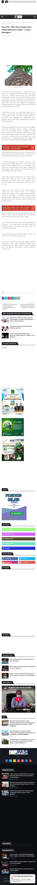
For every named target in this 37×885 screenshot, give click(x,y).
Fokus (10, 292)
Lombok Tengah (9, 534)
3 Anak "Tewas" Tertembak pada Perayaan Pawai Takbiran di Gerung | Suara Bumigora (22, 674)
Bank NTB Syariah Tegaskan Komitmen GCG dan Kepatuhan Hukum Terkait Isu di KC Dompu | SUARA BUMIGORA (22, 741)
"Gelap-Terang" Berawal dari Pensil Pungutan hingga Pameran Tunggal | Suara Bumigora (22, 335)
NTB (8, 22)
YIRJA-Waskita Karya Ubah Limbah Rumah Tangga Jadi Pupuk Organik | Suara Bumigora (21, 792)
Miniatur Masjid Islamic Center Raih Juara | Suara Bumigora (22, 660)
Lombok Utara (24, 292)
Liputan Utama (16, 292)
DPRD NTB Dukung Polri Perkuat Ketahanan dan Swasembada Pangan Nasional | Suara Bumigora (22, 784)
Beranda (4, 22)
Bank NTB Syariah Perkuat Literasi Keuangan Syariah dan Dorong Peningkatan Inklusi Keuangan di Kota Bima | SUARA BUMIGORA (22, 723)
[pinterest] (30, 760)
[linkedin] (26, 760)
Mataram (7, 548)
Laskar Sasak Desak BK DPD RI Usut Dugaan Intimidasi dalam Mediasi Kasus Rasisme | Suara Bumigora (22, 775)
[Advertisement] (18, 11)
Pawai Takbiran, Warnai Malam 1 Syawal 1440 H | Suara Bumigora (22, 667)
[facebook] (10, 558)
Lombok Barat (8, 529)
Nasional (32, 292)
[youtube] (27, 562)
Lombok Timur (8, 539)
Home (5, 878)
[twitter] (27, 558)
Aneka (6, 292)
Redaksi (5, 36)
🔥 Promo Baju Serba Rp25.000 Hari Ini (21, 878)
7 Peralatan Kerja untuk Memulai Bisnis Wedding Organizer (21, 327)
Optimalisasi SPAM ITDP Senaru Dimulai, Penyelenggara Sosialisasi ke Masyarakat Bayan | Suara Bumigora (21, 319)
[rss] (14, 760)
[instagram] (10, 562)
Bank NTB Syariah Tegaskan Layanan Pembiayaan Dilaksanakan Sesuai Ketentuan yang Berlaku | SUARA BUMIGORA (22, 732)
